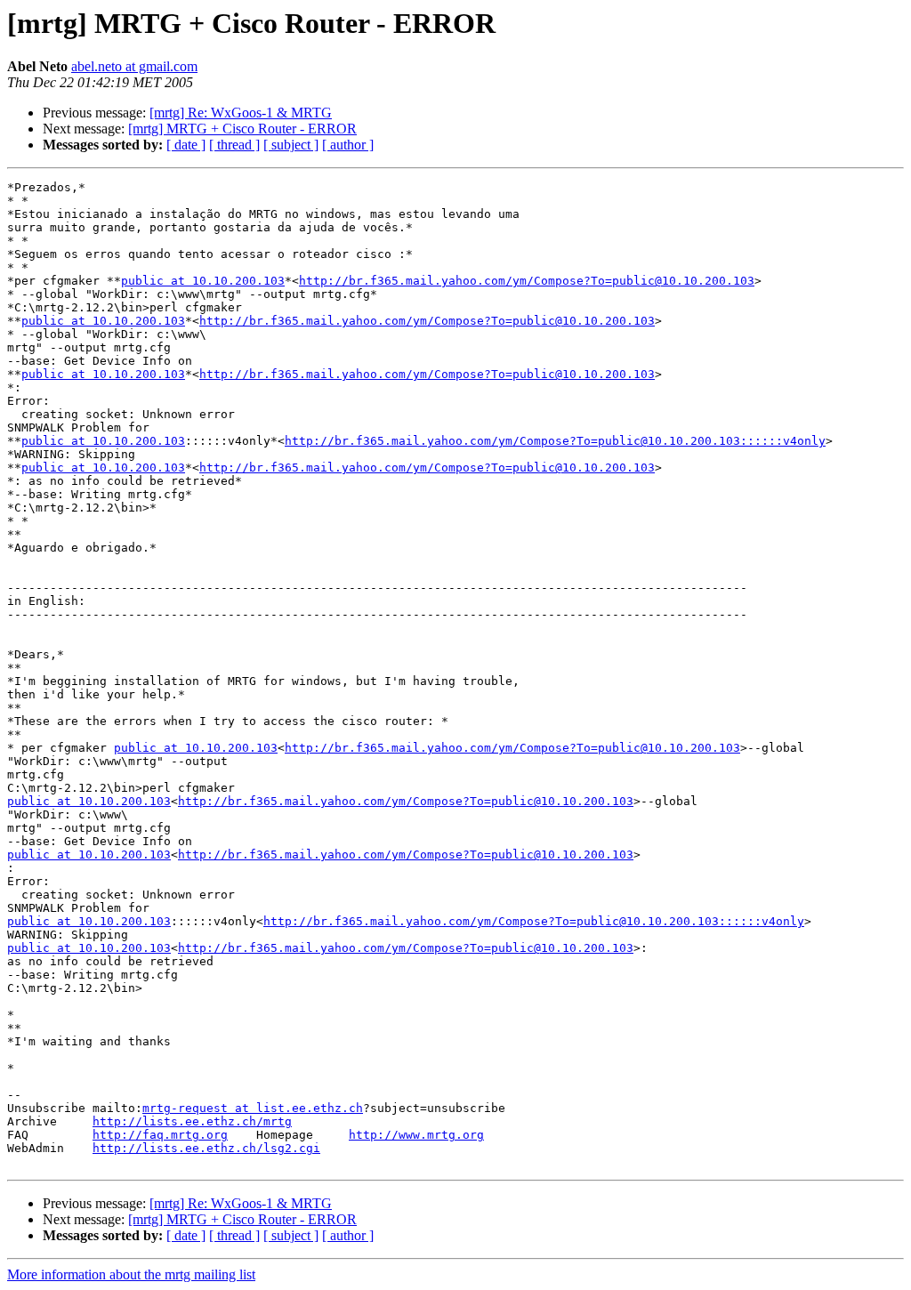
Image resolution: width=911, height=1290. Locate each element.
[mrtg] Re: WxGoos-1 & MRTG (240, 112)
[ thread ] (234, 144)
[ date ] (186, 144)
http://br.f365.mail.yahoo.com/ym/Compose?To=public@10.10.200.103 (526, 280)
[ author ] (348, 144)
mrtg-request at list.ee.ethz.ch (252, 1108)
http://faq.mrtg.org (160, 1134)
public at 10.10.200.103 (203, 280)
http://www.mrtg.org (416, 1134)
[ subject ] (290, 144)
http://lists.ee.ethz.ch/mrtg (192, 1121)
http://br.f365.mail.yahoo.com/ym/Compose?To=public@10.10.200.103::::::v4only (555, 440)
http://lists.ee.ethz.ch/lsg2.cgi (206, 1148)
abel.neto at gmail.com (134, 66)
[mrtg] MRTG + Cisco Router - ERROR (242, 128)
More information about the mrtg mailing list (131, 1274)
